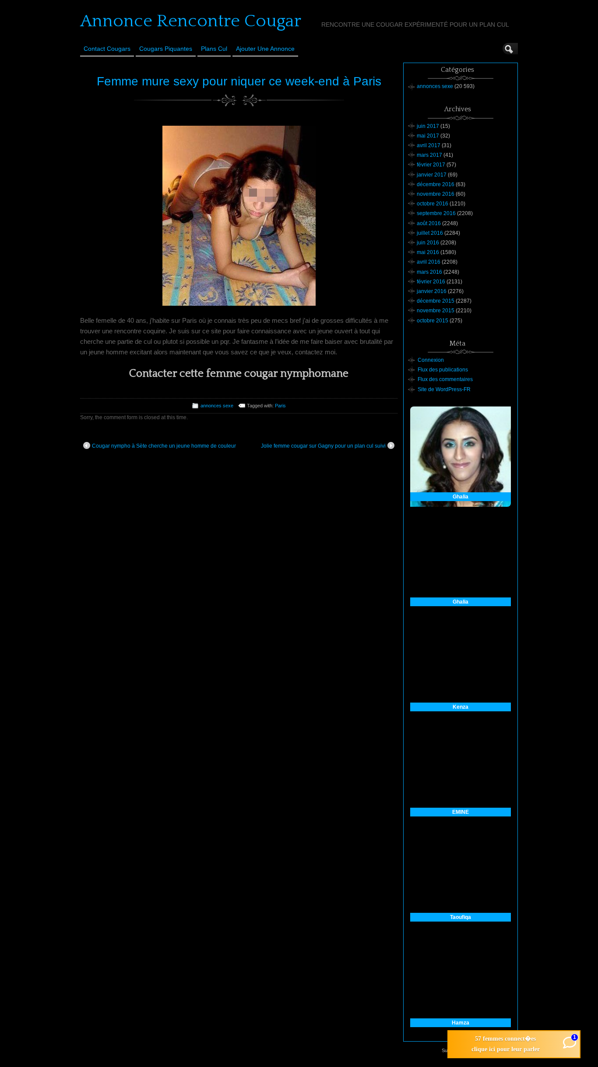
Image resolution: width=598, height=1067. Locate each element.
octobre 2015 (432, 321)
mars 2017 (429, 155)
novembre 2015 (435, 310)
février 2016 (431, 282)
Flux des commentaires (445, 379)
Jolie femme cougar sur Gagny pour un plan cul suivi (323, 446)
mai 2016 (428, 252)
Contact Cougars (107, 48)
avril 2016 (428, 262)
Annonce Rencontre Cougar (190, 21)
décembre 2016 (435, 184)
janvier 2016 (432, 291)
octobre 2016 (432, 204)
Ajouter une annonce (265, 48)
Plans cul (214, 48)
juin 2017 (428, 126)
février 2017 (431, 165)
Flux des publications (443, 370)
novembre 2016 (435, 194)
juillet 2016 (430, 233)
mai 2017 (428, 136)
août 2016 (429, 223)
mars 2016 (429, 272)
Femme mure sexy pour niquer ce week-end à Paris (239, 81)
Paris (280, 405)
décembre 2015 (435, 301)
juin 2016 (428, 243)
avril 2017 (428, 145)
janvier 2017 (432, 175)
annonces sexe (217, 405)
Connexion (431, 360)
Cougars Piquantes (165, 48)
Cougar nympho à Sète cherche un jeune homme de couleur (164, 446)
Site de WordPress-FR (444, 389)
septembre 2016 (436, 213)
